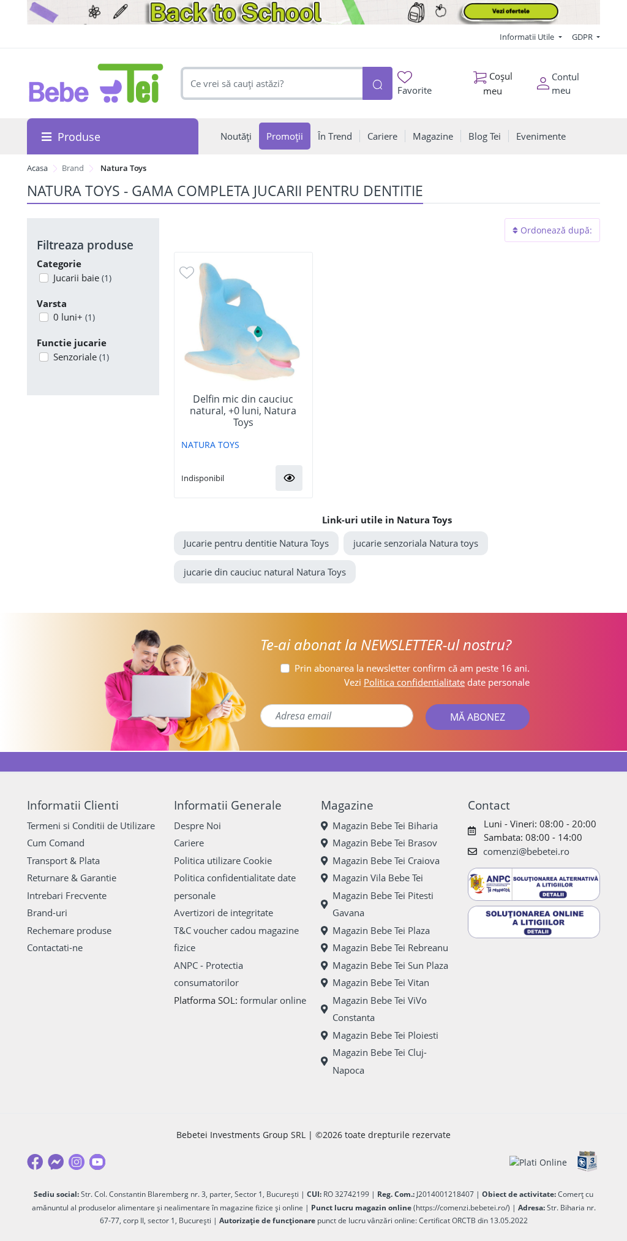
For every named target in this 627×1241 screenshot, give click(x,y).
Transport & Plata (63, 860)
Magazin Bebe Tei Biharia (385, 825)
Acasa (37, 167)
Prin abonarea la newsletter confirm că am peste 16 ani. (412, 668)
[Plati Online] (538, 1162)
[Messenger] (56, 1162)
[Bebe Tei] (96, 83)
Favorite (414, 90)
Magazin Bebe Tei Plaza (381, 930)
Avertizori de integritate (223, 912)
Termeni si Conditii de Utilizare (91, 825)
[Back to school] (313, 12)
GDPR (583, 36)
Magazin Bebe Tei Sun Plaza (390, 965)
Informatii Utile (528, 36)
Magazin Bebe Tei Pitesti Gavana (383, 904)
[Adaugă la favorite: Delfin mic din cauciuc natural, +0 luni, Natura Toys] (186, 272)
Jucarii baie (82, 277)
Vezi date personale (437, 682)
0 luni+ (74, 317)
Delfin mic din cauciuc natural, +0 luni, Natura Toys (243, 411)
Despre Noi (197, 825)
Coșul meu (497, 83)
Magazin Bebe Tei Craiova (386, 860)
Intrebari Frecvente (67, 895)
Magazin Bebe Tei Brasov (384, 843)
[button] (289, 478)
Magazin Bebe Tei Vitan (380, 982)
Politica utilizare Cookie (223, 860)
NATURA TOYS (210, 444)
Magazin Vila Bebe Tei (377, 877)
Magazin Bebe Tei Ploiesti (385, 1035)
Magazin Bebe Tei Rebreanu (390, 947)
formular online (273, 1000)
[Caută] (377, 84)
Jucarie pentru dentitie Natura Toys (256, 543)
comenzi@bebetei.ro (526, 851)
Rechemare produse (69, 930)
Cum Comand (55, 843)
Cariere (189, 843)
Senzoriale (81, 357)
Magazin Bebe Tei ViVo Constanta (379, 1009)
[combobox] (271, 84)
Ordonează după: (555, 230)
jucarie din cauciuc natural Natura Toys (265, 572)
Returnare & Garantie (71, 877)
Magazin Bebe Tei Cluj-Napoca (379, 1061)
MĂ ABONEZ (477, 717)
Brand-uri (47, 912)
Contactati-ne (55, 947)
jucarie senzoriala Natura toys (415, 543)
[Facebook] (35, 1162)
